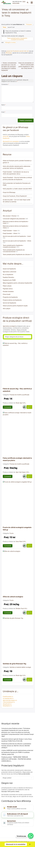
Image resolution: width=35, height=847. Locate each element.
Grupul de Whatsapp (9, 192)
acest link (6, 136)
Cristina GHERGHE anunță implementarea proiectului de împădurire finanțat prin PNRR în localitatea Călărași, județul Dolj (17, 752)
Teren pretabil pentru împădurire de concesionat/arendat (14, 250)
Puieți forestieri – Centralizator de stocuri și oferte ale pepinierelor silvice (16, 173)
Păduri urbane (7, 286)
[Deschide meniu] (32, 2)
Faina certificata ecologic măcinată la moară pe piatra (17, 459)
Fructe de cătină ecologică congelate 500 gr (17, 528)
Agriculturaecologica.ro (10, 700)
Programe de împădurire (10, 297)
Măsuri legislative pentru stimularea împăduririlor (17, 283)
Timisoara (29, 24)
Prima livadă (6, 294)
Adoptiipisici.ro (7, 706)
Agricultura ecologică (9, 326)
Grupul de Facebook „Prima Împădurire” (15, 196)
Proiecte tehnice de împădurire (12, 300)
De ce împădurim (8, 274)
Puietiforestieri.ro (8, 696)
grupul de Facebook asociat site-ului (18, 51)
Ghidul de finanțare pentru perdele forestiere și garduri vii (17, 161)
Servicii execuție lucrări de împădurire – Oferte (17, 241)
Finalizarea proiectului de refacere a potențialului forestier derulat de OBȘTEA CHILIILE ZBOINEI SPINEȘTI (16, 745)
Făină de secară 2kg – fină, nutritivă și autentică (17, 390)
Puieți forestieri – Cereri (10, 230)
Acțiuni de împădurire (9, 269)
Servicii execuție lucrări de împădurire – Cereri (17, 236)
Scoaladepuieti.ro (8, 698)
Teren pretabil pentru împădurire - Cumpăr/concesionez (17, 38)
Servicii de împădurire (9, 303)
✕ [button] (29, 844)
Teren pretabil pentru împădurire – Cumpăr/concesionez (13, 246)
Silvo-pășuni (6, 308)
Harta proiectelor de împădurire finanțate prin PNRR (16, 184)
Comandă (7, 407)
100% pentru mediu (19, 2)
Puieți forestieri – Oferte (10, 233)
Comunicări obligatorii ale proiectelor (14, 218)
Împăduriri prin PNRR (9, 280)
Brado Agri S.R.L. (21, 403)
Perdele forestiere (8, 291)
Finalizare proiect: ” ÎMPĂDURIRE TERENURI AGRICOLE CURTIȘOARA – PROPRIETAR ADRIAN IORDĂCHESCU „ (16, 759)
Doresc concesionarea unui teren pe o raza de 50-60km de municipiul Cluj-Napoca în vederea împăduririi (8, 66)
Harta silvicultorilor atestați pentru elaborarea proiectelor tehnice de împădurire (16, 167)
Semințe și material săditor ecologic (20, 667)
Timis (4, 27)
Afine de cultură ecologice (13, 597)
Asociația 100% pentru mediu (10, 791)
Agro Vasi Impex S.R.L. (23, 472)
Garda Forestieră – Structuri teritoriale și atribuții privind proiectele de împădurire (17, 178)
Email (3, 112)
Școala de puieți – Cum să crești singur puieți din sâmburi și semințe (16, 200)
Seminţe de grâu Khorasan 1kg (14, 664)
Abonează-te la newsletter (11, 141)
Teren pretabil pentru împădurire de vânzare (16, 254)
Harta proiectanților (24, 774)
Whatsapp (9, 53)
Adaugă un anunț (10, 42)
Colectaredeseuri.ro (9, 702)
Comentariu (5, 84)
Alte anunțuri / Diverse (9, 216)
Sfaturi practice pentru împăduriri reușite (15, 305)
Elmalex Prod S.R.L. (22, 608)
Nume (3, 105)
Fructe (11, 533)
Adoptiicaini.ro (7, 704)
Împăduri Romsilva (8, 277)
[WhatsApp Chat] (31, 836)
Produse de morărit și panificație (19, 394)
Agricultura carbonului (9, 271)
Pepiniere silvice (8, 288)
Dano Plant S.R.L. (21, 541)
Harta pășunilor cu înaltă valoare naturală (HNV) (17, 188)
